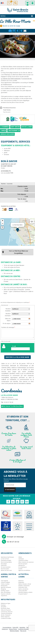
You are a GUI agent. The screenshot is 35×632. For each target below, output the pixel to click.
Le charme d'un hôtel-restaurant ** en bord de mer (16, 79)
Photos (10, 29)
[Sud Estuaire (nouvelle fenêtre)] (17, 514)
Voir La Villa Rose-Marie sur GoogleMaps (18, 252)
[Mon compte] (32, 3)
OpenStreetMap (31, 245)
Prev (2, 46)
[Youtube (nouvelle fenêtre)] (17, 502)
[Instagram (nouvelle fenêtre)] (22, 502)
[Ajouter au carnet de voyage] (1, 26)
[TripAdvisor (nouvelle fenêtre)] (27, 502)
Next (32, 46)
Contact (25, 29)
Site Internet (13, 406)
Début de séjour (8, 320)
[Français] (3, 3)
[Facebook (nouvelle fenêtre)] (8, 502)
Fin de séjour (7, 324)
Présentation (14, 29)
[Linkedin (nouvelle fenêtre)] (13, 502)
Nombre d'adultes (8, 310)
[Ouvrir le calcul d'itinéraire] (2, 227)
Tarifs (17, 29)
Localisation (21, 29)
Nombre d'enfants (8, 315)
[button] (27, 3)
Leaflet (23, 245)
